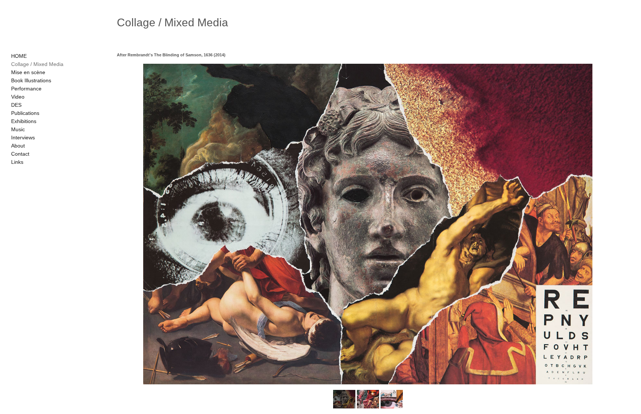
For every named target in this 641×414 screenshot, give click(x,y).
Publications (25, 113)
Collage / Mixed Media (37, 64)
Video (17, 97)
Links (17, 162)
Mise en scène (28, 72)
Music (18, 129)
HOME (19, 56)
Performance (26, 89)
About (18, 146)
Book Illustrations (31, 80)
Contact (20, 154)
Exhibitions (23, 121)
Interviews (23, 137)
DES (16, 105)
